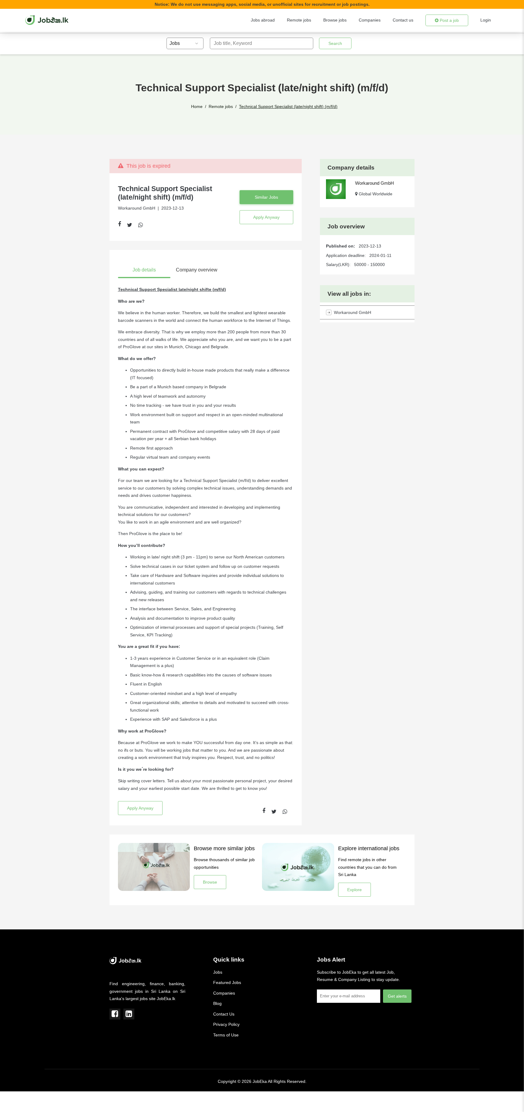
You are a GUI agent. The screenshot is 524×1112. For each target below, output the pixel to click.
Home (197, 106)
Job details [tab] (144, 269)
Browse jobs (335, 20)
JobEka (260, 1081)
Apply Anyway (266, 217)
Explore (354, 889)
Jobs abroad (263, 20)
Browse (210, 882)
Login (485, 20)
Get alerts (397, 996)
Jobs (217, 972)
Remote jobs (299, 20)
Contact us (403, 20)
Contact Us (223, 1014)
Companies (370, 20)
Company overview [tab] (196, 269)
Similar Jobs (266, 197)
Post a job (448, 20)
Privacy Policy (226, 1024)
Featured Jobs (227, 982)
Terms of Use (226, 1035)
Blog (217, 1003)
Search (335, 43)
